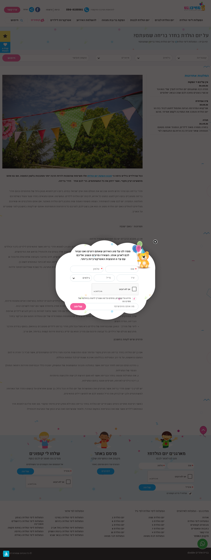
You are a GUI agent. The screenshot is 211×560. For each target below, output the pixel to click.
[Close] (155, 242)
